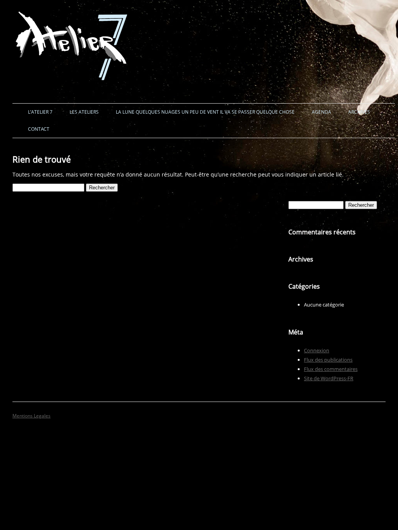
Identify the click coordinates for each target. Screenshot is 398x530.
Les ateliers (84, 112)
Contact (38, 129)
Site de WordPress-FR (328, 378)
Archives (359, 112)
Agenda (321, 112)
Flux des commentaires (331, 368)
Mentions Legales (31, 415)
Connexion (316, 350)
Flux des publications (328, 359)
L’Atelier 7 (40, 112)
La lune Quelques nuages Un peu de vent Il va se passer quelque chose (205, 112)
